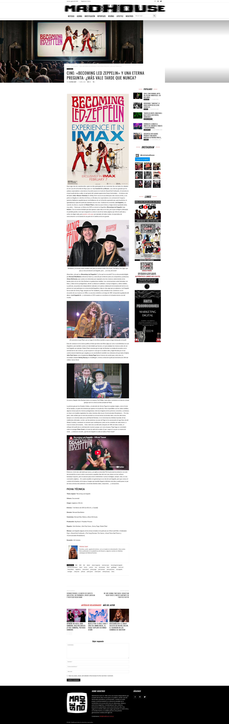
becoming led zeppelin (116, 565)
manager (70, 571)
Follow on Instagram (142, 159)
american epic (105, 565)
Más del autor (109, 605)
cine (96, 567)
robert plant (98, 571)
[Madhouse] (114, 8)
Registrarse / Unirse (86, 1)
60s (84, 565)
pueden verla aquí (88, 214)
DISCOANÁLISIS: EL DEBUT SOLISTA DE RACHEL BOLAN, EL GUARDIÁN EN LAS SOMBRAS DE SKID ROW (118, 626)
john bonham (101, 569)
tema (113, 571)
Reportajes (101, 16)
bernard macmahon (72, 567)
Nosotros (129, 16)
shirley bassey (106, 571)
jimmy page (93, 569)
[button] (139, 166)
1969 (76, 565)
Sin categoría (74, 66)
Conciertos (147, 129)
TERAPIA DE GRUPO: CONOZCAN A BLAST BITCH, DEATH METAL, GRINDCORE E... (153, 115)
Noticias (71, 16)
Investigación (90, 16)
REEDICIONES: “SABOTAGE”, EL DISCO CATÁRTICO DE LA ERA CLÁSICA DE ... (152, 105)
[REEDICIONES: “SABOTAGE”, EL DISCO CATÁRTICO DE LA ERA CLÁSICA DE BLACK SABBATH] (137, 105)
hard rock (121, 567)
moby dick (76, 571)
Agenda (79, 16)
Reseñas (111, 16)
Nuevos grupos (148, 119)
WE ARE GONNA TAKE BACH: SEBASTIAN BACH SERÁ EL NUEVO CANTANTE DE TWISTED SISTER (116, 595)
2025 (80, 565)
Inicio (68, 66)
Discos (146, 109)
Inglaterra (78, 569)
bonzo (85, 567)
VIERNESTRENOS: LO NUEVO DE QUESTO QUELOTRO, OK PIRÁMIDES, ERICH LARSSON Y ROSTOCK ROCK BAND (81, 595)
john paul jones (110, 569)
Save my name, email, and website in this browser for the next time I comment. (91, 675)
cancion (91, 567)
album (88, 565)
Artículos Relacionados (91, 605)
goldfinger (114, 567)
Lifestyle (120, 16)
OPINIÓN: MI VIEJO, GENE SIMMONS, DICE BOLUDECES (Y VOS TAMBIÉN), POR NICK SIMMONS (76, 626)
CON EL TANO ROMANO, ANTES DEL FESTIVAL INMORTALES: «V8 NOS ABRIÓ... (152, 95)
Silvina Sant (72, 82)
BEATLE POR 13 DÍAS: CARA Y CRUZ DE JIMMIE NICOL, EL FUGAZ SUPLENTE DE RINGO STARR (98, 626)
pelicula (83, 571)
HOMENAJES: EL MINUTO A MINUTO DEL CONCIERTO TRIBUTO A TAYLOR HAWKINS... (153, 126)
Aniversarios (70, 621)
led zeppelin (119, 569)
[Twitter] (161, 1)
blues (80, 567)
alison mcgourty (96, 565)
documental (102, 567)
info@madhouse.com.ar (107, 716)
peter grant (90, 571)
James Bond (85, 569)
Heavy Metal (71, 569)
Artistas (146, 99)
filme (108, 567)
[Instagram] (158, 1)
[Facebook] (155, 1)
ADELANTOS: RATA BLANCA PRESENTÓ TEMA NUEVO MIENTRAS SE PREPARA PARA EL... (153, 136)
